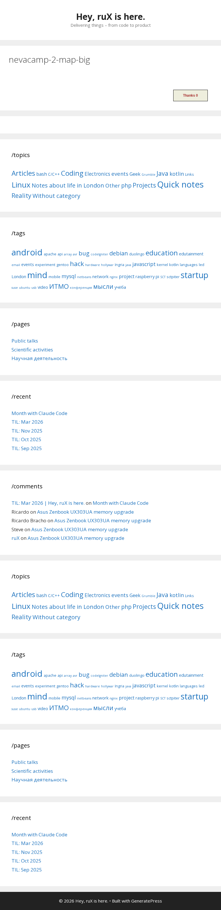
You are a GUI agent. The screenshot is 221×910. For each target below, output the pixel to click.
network (100, 276)
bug (84, 253)
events (119, 173)
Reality (21, 195)
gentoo (62, 264)
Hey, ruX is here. (110, 16)
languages (189, 264)
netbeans (84, 277)
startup (194, 274)
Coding (72, 173)
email (16, 265)
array (68, 254)
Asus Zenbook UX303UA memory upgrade (85, 511)
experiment (45, 264)
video (43, 287)
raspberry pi (147, 276)
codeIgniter (99, 254)
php (126, 185)
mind (37, 275)
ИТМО (59, 286)
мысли (103, 286)
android (27, 252)
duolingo (136, 254)
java (128, 265)
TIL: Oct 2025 (26, 439)
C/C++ (54, 174)
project (126, 276)
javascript (144, 264)
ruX (16, 538)
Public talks (25, 340)
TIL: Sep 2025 (27, 448)
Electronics (97, 173)
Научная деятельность (39, 358)
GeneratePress (146, 901)
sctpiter (173, 276)
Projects (144, 185)
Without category (56, 196)
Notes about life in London (68, 185)
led (201, 264)
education (162, 252)
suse (15, 288)
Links (189, 174)
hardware (92, 265)
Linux (21, 184)
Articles (23, 173)
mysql (69, 276)
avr (75, 254)
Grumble (148, 175)
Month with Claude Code (39, 413)
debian (118, 253)
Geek (134, 174)
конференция (81, 288)
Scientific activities (32, 349)
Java (162, 173)
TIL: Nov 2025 (27, 430)
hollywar (107, 265)
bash (41, 174)
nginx (114, 277)
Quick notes (180, 184)
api (60, 254)
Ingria (119, 264)
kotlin (176, 173)
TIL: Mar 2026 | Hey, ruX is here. (48, 503)
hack (77, 263)
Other (112, 185)
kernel (162, 264)
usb (34, 288)
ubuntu (24, 288)
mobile (54, 276)
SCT (162, 277)
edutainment (191, 254)
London (19, 276)
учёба (120, 287)
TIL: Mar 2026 (27, 421)
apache (50, 254)
